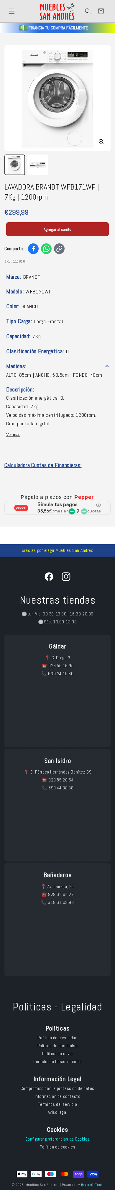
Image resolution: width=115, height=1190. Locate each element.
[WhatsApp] (46, 248)
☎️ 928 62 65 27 (57, 894)
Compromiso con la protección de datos (57, 1088)
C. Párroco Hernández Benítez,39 (61, 772)
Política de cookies (57, 1147)
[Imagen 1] (14, 165)
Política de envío (57, 1053)
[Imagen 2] (37, 165)
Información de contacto (57, 1096)
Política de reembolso (57, 1045)
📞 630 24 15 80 (57, 673)
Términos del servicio (57, 1104)
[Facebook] (33, 248)
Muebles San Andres (42, 1185)
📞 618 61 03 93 (57, 902)
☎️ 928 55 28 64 (57, 780)
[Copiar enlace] (59, 248)
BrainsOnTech (92, 1185)
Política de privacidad (57, 1037)
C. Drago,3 (61, 657)
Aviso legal (58, 1112)
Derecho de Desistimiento (57, 1061)
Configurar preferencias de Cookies (57, 1139)
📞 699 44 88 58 (57, 788)
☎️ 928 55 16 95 (57, 665)
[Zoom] (101, 141)
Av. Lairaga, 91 (60, 886)
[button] (11, 11)
